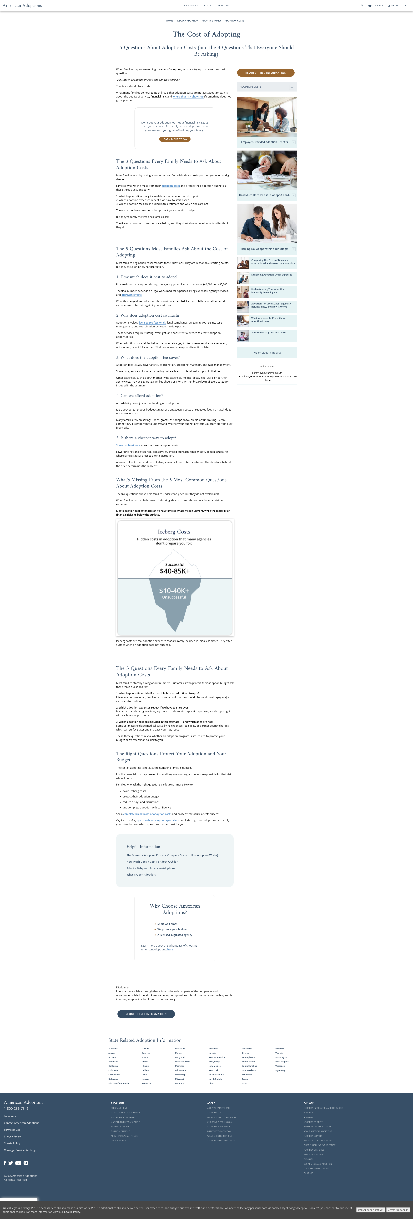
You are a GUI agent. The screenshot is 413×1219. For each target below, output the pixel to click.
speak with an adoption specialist (157, 820)
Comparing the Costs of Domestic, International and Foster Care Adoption (273, 262)
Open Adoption (118, 1140)
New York (213, 1070)
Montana (179, 1083)
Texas (245, 1079)
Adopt (208, 5)
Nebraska (213, 1048)
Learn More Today (174, 139)
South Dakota (249, 1070)
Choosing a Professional (220, 1122)
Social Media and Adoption (318, 1164)
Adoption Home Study (218, 1126)
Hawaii (145, 1057)
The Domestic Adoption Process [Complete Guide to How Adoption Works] (172, 855)
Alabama (113, 1048)
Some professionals (128, 445)
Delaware (113, 1079)
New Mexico (215, 1065)
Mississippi (180, 1074)
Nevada (212, 1052)
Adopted (308, 1117)
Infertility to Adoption (219, 1131)
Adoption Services (313, 1136)
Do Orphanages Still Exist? (317, 1168)
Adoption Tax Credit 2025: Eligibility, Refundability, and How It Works (271, 305)
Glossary (308, 1159)
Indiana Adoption (187, 20)
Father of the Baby (121, 1126)
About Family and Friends (124, 1136)
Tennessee (247, 1074)
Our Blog (308, 1173)
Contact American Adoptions (21, 1123)
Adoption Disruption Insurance (268, 332)
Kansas (145, 1079)
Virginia (279, 1052)
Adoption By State (313, 1122)
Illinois (145, 1065)
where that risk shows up (188, 96)
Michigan (179, 1065)
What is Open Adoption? (141, 874)
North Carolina (216, 1074)
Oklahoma (247, 1048)
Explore (223, 5)
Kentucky (146, 1083)
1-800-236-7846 (16, 1108)
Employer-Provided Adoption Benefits (264, 142)
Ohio (211, 1083)
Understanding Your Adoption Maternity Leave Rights (268, 291)
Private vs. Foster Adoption (318, 1140)
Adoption (308, 1112)
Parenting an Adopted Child (318, 1126)
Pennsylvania (248, 1057)
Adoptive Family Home (218, 1108)
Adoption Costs (234, 20)
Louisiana (180, 1048)
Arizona (112, 1057)
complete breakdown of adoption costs (147, 814)
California (113, 1065)
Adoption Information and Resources (323, 1108)
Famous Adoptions (313, 1154)
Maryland (180, 1057)
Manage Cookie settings (371, 1210)
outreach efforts (131, 295)
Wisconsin (280, 1065)
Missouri (179, 1079)
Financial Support (120, 1131)
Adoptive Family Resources (221, 1140)
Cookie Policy (12, 1143)
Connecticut (114, 1074)
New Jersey (214, 1061)
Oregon (245, 1052)
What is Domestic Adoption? (222, 1117)
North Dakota (215, 1079)
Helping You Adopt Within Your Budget (264, 249)
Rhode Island (248, 1061)
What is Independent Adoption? (320, 1145)
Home (169, 20)
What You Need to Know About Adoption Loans (268, 320)
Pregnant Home (119, 1108)
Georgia (146, 1052)
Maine (178, 1052)
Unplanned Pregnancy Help (125, 1122)
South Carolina (249, 1065)
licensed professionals (152, 322)
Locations (10, 1116)
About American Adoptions (318, 1131)
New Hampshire (217, 1057)
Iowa (144, 1074)
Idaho (145, 1061)
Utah (244, 1083)
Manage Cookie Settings (20, 1150)
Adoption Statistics (314, 1150)
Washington (281, 1057)
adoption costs (171, 186)
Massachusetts (182, 1061)
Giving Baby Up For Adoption (125, 1112)
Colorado (113, 1070)
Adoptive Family (211, 20)
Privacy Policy (12, 1136)
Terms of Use (12, 1130)
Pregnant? (192, 5)
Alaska (111, 1052)
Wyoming (280, 1070)
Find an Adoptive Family (123, 1117)
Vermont (279, 1048)
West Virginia (282, 1061)
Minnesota (180, 1070)
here (170, 949)
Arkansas (113, 1061)
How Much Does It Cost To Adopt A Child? (152, 861)
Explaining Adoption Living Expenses (271, 274)
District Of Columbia (118, 1083)
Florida (145, 1048)
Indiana (146, 1070)
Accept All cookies (398, 1210)
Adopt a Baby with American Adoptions (151, 868)
